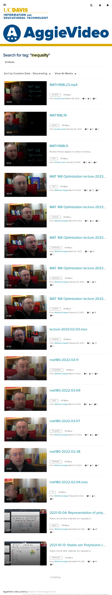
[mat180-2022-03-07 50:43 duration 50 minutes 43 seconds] (25, 429)
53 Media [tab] (9, 62)
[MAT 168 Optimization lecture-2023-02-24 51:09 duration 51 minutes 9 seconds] (25, 276)
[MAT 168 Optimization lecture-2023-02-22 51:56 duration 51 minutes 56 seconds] (25, 307)
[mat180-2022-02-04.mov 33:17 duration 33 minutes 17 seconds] (25, 490)
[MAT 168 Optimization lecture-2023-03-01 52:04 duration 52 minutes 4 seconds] (25, 246)
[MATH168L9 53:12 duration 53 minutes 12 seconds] (25, 154)
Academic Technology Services (42, 592)
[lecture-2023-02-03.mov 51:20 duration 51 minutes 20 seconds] (25, 338)
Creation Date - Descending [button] (25, 73)
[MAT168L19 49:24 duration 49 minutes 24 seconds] (25, 124)
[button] (5, 5)
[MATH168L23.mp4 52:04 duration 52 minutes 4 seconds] (25, 93)
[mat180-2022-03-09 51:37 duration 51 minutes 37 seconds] (25, 399)
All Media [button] (64, 73)
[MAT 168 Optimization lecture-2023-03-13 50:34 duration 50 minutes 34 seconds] (25, 185)
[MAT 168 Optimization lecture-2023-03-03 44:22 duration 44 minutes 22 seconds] (25, 215)
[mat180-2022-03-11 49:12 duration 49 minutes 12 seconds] (25, 368)
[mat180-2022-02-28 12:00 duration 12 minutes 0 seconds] (25, 460)
